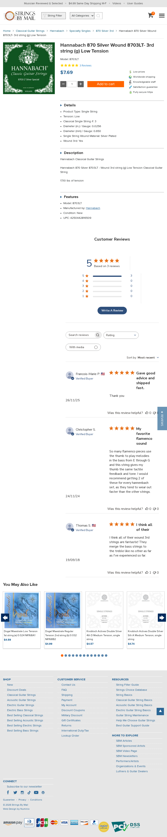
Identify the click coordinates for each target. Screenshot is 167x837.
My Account (69, 705)
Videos (116, 3)
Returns (66, 725)
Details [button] (70, 105)
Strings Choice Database (131, 690)
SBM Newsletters (127, 756)
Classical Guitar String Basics (134, 700)
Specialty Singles (80, 31)
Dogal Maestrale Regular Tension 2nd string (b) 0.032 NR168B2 (61, 635)
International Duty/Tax (75, 730)
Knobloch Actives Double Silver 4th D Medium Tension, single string (104, 635)
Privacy (22, 800)
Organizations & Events (131, 766)
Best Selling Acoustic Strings (25, 720)
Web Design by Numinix (16, 809)
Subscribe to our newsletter (24, 786)
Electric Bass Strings (20, 710)
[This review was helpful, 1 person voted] (146, 572)
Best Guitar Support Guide (132, 725)
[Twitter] (15, 793)
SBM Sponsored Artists (130, 746)
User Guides (135, 3)
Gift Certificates (71, 720)
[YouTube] (36, 793)
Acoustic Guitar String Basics (134, 705)
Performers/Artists (127, 761)
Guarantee (9, 800)
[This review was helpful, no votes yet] (146, 413)
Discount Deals (16, 690)
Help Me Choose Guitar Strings (135, 720)
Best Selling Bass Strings (22, 730)
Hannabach (57, 31)
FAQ (64, 690)
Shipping (67, 695)
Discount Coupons (73, 710)
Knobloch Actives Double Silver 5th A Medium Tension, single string (145, 635)
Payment (67, 700)
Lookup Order (70, 735)
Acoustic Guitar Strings (21, 700)
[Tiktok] (29, 793)
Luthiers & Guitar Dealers (132, 771)
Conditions (36, 800)
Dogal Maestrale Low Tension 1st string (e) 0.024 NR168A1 (20, 633)
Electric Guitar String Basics (133, 710)
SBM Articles (124, 740)
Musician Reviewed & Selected (43, 3)
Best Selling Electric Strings (24, 725)
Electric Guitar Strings (20, 705)
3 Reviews (85, 65)
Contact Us (68, 684)
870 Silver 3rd (105, 31)
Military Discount (72, 715)
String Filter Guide (127, 684)
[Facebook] (8, 793)
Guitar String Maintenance (132, 715)
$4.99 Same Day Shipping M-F (88, 3)
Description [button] (73, 153)
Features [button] (71, 197)
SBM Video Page (126, 751)
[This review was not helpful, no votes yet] (154, 413)
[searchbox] (80, 335)
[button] (162, 418)
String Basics (124, 695)
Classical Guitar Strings (30, 31)
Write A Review (112, 310)
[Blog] (43, 793)
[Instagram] (22, 793)
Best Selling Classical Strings (25, 715)
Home (7, 31)
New (10, 684)
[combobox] (121, 335)
